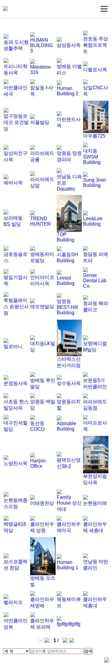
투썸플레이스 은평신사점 (16, 306)
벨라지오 (13, 602)
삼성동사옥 (69, 45)
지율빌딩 (39, 122)
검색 (88, 651)
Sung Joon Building (94, 182)
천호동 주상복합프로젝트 (95, 45)
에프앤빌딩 (42, 306)
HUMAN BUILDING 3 (41, 45)
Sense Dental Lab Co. (94, 281)
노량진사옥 (15, 463)
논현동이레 (95, 503)
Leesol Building (65, 280)
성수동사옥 (69, 383)
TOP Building (65, 237)
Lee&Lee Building (92, 221)
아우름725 (94, 135)
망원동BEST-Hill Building (67, 307)
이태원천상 (42, 503)
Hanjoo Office (38, 463)
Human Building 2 (67, 91)
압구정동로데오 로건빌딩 (16, 122)
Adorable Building (66, 426)
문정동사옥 (15, 383)
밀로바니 (13, 346)
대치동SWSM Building (92, 156)
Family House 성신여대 (69, 503)
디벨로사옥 (95, 69)
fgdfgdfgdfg (68, 623)
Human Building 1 (67, 565)
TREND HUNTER (40, 221)
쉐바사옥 (13, 182)
